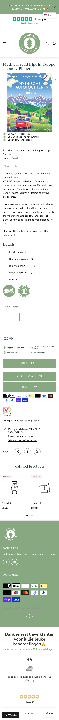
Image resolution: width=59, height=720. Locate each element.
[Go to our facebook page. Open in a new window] (6, 562)
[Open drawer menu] (4, 43)
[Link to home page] (10, 534)
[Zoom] (54, 78)
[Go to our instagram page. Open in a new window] (14, 562)
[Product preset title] (15, 488)
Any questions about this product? (22, 420)
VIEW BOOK (10, 166)
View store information (22, 440)
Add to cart (29, 363)
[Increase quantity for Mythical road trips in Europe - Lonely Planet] (16, 317)
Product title (7, 503)
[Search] (47, 43)
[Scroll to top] (29, 617)
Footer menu (11, 575)
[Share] (18, 451)
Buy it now (29, 387)
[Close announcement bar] (54, 7)
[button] (27, 515)
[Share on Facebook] (27, 451)
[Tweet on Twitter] (37, 451)
